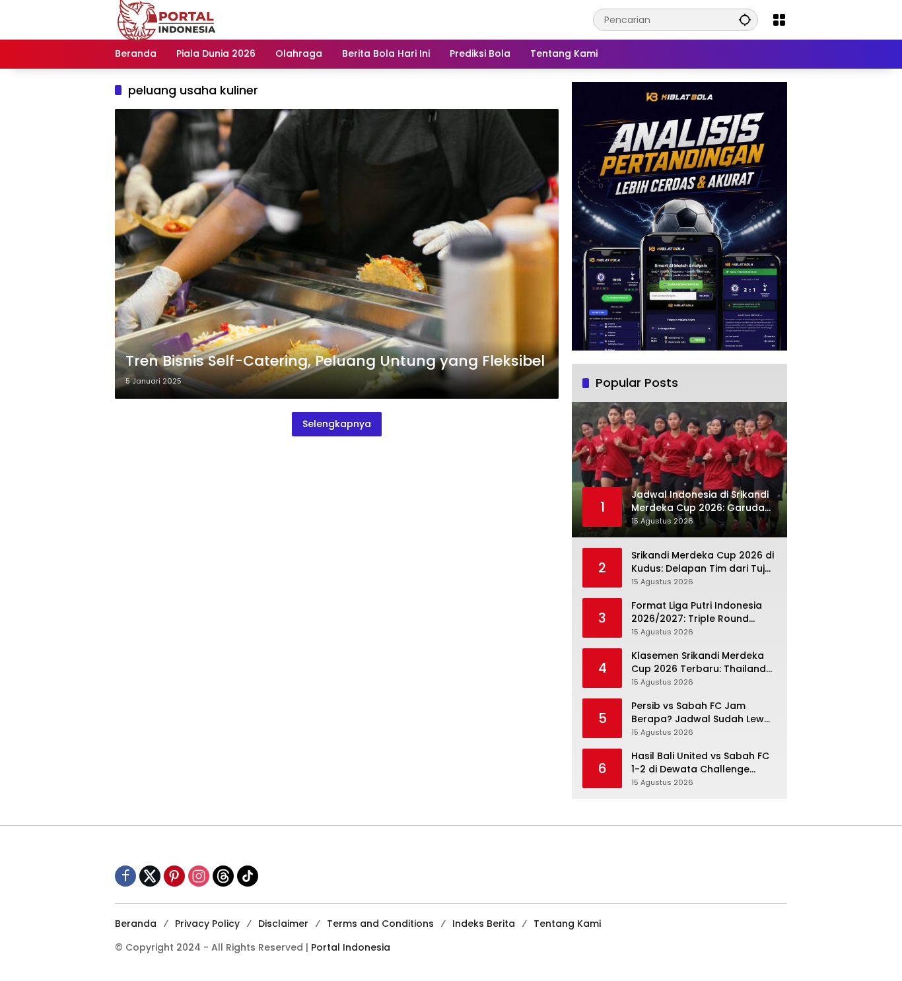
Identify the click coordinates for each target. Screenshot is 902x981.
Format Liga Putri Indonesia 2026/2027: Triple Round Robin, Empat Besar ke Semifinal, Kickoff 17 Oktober (699, 612)
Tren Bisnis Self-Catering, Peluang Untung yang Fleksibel (335, 361)
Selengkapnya (336, 423)
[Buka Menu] (779, 20)
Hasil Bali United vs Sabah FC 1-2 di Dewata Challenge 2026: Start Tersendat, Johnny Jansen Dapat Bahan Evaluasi (703, 763)
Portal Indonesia (350, 947)
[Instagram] (198, 876)
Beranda (135, 923)
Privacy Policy (207, 923)
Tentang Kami (567, 923)
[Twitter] (149, 876)
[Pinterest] (174, 876)
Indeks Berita (483, 923)
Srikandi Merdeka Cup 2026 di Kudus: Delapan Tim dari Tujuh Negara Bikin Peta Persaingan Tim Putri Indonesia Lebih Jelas (704, 562)
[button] (745, 19)
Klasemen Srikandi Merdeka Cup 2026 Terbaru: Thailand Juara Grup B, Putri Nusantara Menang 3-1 (703, 662)
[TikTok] (247, 876)
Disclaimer (283, 923)
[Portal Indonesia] (167, 19)
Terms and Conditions (380, 923)
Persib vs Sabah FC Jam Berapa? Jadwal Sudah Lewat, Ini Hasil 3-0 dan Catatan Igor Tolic (704, 713)
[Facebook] (125, 876)
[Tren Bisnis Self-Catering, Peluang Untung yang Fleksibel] (337, 254)
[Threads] (223, 876)
